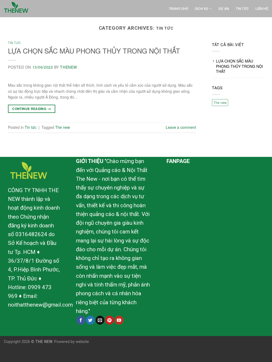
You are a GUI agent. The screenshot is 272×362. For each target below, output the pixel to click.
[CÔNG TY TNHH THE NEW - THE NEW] (30, 8)
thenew (68, 67)
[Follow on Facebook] (80, 320)
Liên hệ (262, 9)
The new (62, 127)
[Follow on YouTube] (119, 320)
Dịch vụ (201, 9)
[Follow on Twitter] (90, 320)
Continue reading (31, 108)
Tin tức (14, 43)
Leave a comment (181, 127)
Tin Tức (242, 9)
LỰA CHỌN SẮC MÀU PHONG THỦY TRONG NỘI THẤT (94, 50)
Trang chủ (178, 9)
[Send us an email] (100, 320)
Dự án (224, 9)
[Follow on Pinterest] (109, 320)
